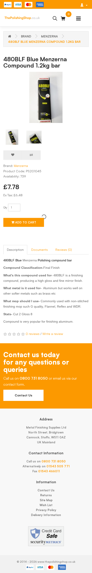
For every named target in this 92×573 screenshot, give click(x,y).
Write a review (52, 334)
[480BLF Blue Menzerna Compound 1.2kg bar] (46, 97)
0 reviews (33, 334)
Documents (39, 250)
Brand (26, 36)
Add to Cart (25, 222)
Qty (5, 207)
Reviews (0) (63, 250)
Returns (46, 495)
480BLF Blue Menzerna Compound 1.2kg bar (44, 42)
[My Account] (84, 5)
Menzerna (49, 36)
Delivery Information (46, 515)
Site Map (46, 500)
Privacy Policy (46, 510)
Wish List (46, 505)
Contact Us (23, 395)
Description (15, 250)
